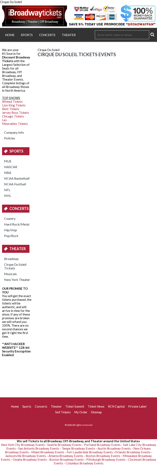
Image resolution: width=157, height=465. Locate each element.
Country (10, 218)
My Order (80, 412)
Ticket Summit (74, 406)
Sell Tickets (63, 412)
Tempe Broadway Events (78, 448)
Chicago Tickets (13, 116)
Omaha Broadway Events (30, 459)
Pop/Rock (11, 236)
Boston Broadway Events (103, 456)
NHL (7, 195)
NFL (7, 190)
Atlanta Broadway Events (65, 456)
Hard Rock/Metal (16, 224)
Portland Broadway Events (102, 445)
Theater (69, 35)
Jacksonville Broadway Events (25, 456)
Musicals (10, 274)
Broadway (11, 259)
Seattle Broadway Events (64, 445)
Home (10, 35)
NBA (7, 172)
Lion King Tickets (14, 105)
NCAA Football (15, 184)
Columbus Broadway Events (84, 463)
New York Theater (17, 280)
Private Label (137, 406)
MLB (7, 161)
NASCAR (10, 167)
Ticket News (96, 406)
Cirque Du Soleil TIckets (15, 266)
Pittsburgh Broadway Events (106, 459)
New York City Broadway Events (23, 445)
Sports (27, 35)
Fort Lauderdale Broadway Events (90, 452)
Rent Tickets (10, 109)
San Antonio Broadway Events (38, 448)
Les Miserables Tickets (15, 121)
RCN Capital (116, 406)
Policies (9, 138)
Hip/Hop (10, 230)
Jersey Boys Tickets (15, 112)
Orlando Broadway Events (132, 452)
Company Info (14, 132)
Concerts (47, 35)
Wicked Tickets (12, 101)
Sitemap (96, 412)
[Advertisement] (78, 376)
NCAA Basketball (16, 178)
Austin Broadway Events (114, 448)
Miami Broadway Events (47, 452)
